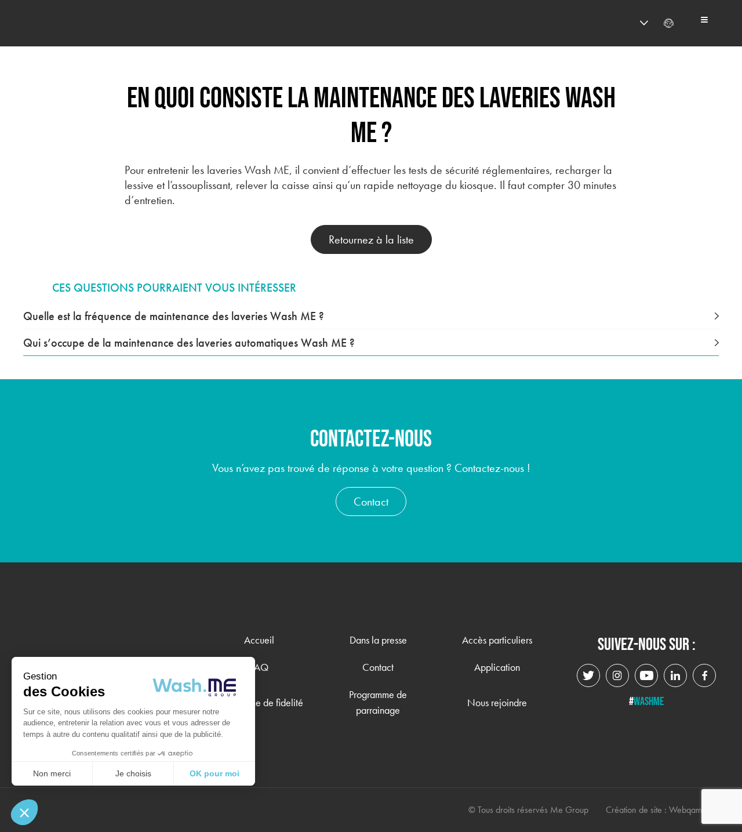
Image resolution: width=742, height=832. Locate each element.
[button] (24, 812)
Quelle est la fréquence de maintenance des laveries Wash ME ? (173, 316)
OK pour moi (214, 773)
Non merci (52, 773)
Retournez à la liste (371, 239)
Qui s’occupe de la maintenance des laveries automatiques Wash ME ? (189, 342)
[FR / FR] (622, 23)
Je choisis (133, 773)
